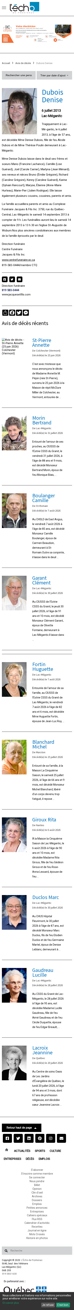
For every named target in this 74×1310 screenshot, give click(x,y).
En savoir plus (11, 1302)
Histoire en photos (37, 1238)
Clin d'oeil (37, 1192)
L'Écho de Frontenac (32, 1260)
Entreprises (12, 1159)
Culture (55, 1151)
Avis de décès (23, 63)
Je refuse (48, 1304)
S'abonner (37, 1169)
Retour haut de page (19, 1127)
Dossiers (37, 1200)
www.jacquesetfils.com (16, 294)
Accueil (6, 63)
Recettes (37, 1226)
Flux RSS (37, 1219)
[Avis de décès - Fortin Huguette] (37, 693)
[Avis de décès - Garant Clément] (37, 609)
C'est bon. (63, 1304)
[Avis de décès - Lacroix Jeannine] (37, 1076)
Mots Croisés (37, 1234)
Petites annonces (37, 1207)
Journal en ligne (37, 1230)
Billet (37, 1185)
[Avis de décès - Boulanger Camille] (37, 526)
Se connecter (37, 1177)
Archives (37, 1196)
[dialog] (37, 1301)
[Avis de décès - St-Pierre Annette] (37, 369)
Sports (40, 1151)
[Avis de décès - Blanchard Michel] (37, 770)
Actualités (22, 1151)
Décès (30, 1159)
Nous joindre (37, 1181)
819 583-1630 (9, 1274)
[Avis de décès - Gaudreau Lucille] (37, 998)
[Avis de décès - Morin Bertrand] (37, 446)
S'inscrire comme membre (37, 1173)
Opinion (37, 1188)
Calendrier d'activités (37, 1222)
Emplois (44, 1159)
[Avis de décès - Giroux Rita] (37, 848)
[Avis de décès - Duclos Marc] (37, 923)
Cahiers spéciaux (37, 1215)
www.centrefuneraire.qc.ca (18, 260)
